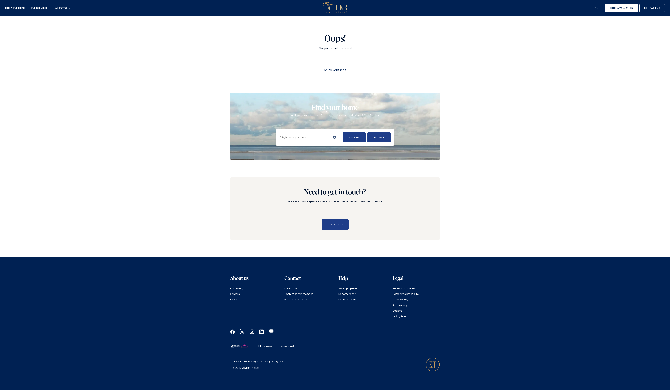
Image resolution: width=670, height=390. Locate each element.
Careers (235, 294)
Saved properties (348, 288)
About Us (61, 8)
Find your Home (15, 7)
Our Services (39, 8)
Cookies (397, 310)
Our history (236, 288)
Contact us (290, 288)
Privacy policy (400, 299)
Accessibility (400, 305)
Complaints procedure (406, 294)
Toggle (50, 8)
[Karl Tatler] (335, 11)
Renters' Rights (347, 299)
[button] (232, 332)
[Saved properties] (596, 8)
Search (334, 137)
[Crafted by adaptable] (244, 368)
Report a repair (347, 294)
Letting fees (400, 316)
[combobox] (304, 137)
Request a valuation (295, 299)
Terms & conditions (404, 288)
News (233, 299)
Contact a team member (298, 294)
